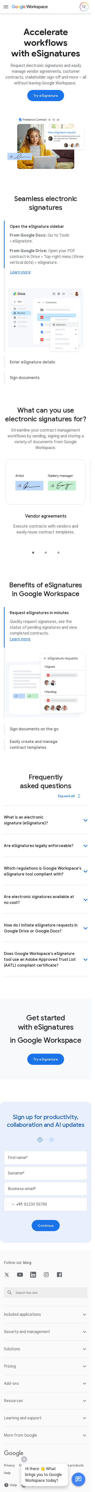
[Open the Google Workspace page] (30, 7)
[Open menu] (6, 7)
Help (7, 1473)
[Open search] (84, 6)
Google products (70, 1465)
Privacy (9, 1465)
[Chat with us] (78, 1479)
